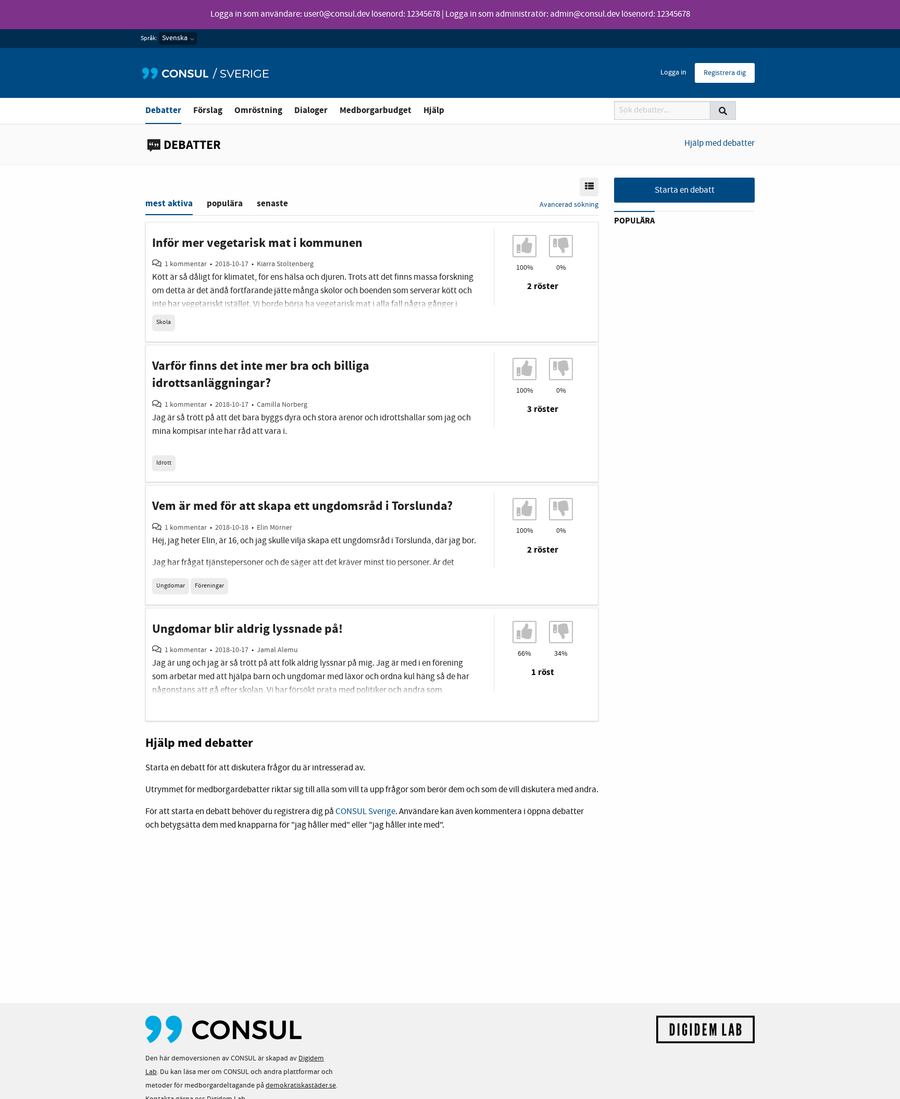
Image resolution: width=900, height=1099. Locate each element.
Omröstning (258, 110)
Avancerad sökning (569, 204)
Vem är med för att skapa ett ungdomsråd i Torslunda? (302, 506)
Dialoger (311, 110)
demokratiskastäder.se (301, 1085)
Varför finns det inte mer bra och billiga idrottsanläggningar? (260, 375)
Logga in (673, 72)
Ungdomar (170, 586)
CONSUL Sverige (365, 812)
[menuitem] (673, 73)
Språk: (149, 38)
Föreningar (209, 586)
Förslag (207, 110)
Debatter (163, 110)
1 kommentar (186, 264)
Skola (163, 322)
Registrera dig (725, 73)
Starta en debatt (685, 190)
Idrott (163, 463)
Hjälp (433, 110)
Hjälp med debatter (719, 143)
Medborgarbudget (375, 110)
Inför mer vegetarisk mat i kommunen (257, 243)
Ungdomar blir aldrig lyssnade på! (247, 629)
